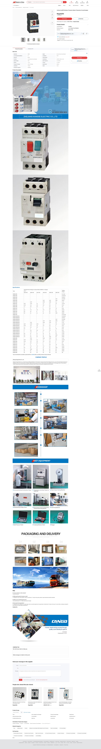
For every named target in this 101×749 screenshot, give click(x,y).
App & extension (75, 5)
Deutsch (48, 742)
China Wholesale (46, 741)
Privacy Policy (66, 744)
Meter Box (33, 718)
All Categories (16, 5)
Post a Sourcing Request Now (41, 679)
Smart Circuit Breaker (54, 728)
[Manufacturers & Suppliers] (18, 2)
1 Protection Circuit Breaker (17, 735)
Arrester (26, 728)
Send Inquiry (64, 18)
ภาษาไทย (67, 742)
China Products (30, 741)
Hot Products (25, 741)
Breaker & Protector (25, 7)
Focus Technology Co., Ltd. (44, 744)
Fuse (14, 728)
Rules (88, 5)
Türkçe (71, 742)
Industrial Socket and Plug (17, 716)
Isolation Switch (19, 728)
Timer (13, 714)
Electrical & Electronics (19, 7)
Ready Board (71, 714)
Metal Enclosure (53, 716)
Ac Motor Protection (60, 733)
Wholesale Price (52, 741)
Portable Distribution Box (17, 718)
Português (33, 742)
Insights (77, 741)
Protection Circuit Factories (28, 733)
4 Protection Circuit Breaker (81, 733)
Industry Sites (57, 741)
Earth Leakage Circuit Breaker (36, 714)
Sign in (87, 2)
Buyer (64, 5)
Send (20, 679)
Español (29, 742)
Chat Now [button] (81, 18)
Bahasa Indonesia (79, 742)
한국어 (59, 742)
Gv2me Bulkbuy (38, 735)
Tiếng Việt (74, 742)
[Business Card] (86, 53)
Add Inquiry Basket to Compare (34, 43)
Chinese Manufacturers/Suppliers (38, 741)
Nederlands (52, 742)
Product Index (69, 741)
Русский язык (41, 742)
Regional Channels (63, 741)
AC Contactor (71, 718)
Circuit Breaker (32, 7)
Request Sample (76, 21)
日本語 (62, 742)
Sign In (58, 40)
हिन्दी (64, 742)
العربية (56, 742)
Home (13, 7)
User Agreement (56, 744)
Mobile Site (73, 741)
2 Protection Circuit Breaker (70, 733)
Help (69, 5)
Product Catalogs (27, 712)
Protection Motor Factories (17, 733)
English (26, 742)
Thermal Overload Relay (54, 714)
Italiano (45, 742)
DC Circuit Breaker (63, 728)
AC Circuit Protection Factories (50, 733)
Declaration (61, 744)
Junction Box (52, 718)
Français (37, 742)
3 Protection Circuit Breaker (29, 735)
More (13, 737)
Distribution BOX (72, 716)
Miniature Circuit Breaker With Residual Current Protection (39, 728)
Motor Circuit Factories (39, 733)
